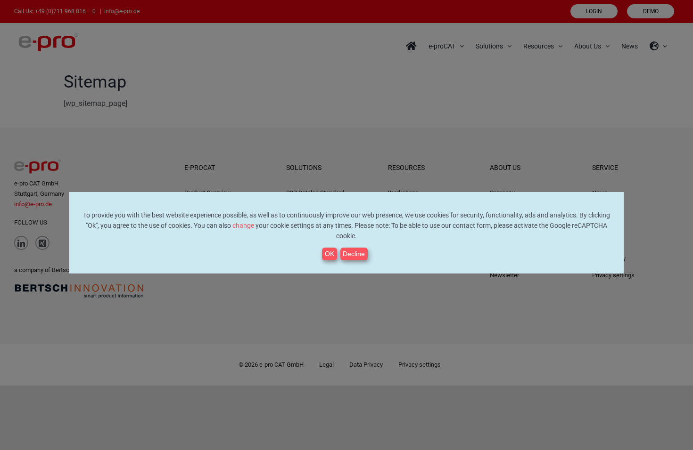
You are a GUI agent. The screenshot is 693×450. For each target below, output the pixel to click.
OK (329, 253)
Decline (354, 253)
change (243, 225)
